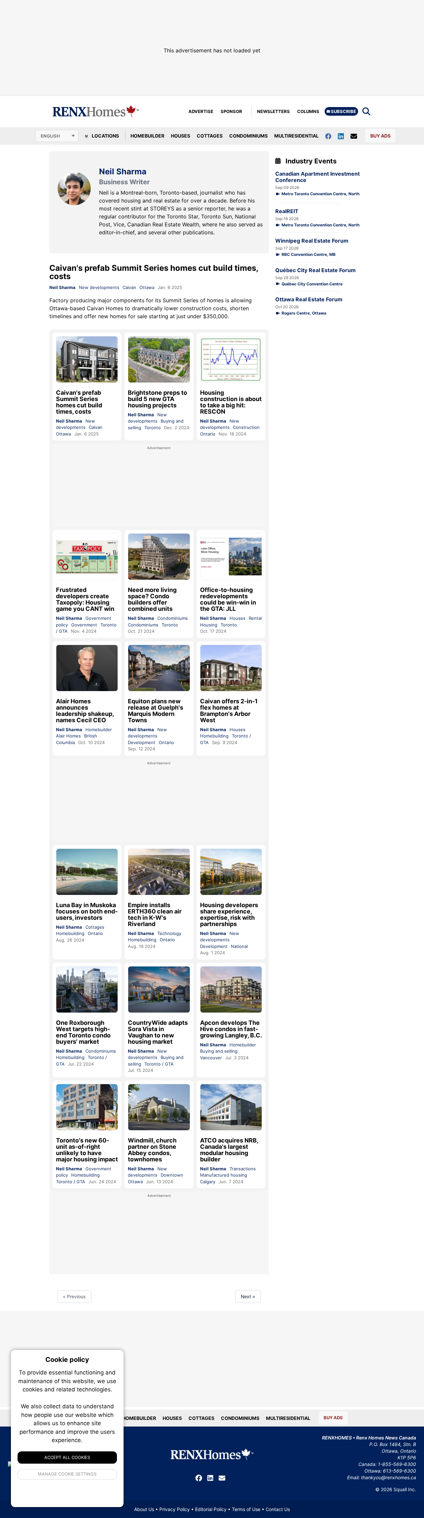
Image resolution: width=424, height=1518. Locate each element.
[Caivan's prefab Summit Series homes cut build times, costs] (87, 359)
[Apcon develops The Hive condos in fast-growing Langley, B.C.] (231, 989)
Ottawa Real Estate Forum (309, 299)
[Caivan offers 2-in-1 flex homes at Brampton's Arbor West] (231, 668)
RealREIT (286, 211)
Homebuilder (147, 136)
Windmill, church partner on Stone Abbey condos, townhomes (152, 1150)
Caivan (129, 287)
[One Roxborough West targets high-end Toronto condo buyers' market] (87, 989)
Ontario (207, 434)
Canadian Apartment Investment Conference (317, 177)
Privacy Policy (174, 1509)
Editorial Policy (211, 1509)
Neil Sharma (62, 287)
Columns (308, 111)
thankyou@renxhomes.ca (388, 1477)
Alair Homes (68, 735)
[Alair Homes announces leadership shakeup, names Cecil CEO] (87, 668)
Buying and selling (219, 1051)
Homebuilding (214, 735)
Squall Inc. (405, 1489)
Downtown (172, 1175)
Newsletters (273, 111)
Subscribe (343, 111)
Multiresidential (296, 136)
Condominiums (248, 136)
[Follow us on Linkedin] (344, 135)
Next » (248, 1296)
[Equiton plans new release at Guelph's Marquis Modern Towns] (159, 668)
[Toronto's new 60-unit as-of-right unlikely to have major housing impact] (87, 1107)
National (239, 946)
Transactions (243, 1168)
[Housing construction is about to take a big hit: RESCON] (231, 359)
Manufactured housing (223, 1175)
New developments (99, 287)
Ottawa (146, 287)
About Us (144, 1509)
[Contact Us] (357, 136)
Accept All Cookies (67, 1457)
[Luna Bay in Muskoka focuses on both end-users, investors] (87, 871)
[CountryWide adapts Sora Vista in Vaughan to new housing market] (159, 989)
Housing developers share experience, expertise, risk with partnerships (229, 914)
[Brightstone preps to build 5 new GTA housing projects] (159, 359)
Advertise (200, 111)
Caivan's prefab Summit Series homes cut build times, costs (153, 272)
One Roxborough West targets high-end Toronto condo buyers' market (83, 1032)
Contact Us (278, 1509)
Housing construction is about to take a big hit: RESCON (231, 402)
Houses (180, 136)
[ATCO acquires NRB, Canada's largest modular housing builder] (231, 1107)
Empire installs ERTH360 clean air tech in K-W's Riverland (155, 914)
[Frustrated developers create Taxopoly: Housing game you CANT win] (87, 556)
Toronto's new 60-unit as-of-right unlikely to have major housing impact (87, 1150)
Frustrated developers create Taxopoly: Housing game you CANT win (85, 599)
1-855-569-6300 (397, 1464)
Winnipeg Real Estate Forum (311, 241)
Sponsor (231, 111)
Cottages (210, 136)
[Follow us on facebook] (331, 135)
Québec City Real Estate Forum (315, 270)
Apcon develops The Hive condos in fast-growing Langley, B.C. (231, 1029)
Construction (246, 427)
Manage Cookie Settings (67, 1474)
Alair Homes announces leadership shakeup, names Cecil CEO (85, 711)
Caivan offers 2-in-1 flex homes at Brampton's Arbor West (229, 711)
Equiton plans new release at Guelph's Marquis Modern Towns (155, 711)
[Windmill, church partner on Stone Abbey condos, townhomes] (159, 1107)
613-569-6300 (399, 1471)
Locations (105, 136)
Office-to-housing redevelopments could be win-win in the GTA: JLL (228, 599)
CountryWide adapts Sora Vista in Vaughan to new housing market (158, 1032)
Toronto (152, 427)
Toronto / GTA (159, 1064)
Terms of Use (246, 1509)
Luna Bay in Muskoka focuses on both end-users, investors (87, 911)
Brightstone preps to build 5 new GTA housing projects (157, 399)
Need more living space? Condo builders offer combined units (152, 599)
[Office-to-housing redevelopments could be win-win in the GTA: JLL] (231, 556)
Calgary (207, 1181)
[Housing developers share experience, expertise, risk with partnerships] (231, 871)
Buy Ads (380, 136)
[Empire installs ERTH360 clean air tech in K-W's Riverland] (159, 871)
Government (84, 624)
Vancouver (211, 1057)
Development (141, 742)
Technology (169, 933)
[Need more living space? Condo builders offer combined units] (159, 556)
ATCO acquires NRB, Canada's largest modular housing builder (229, 1150)
